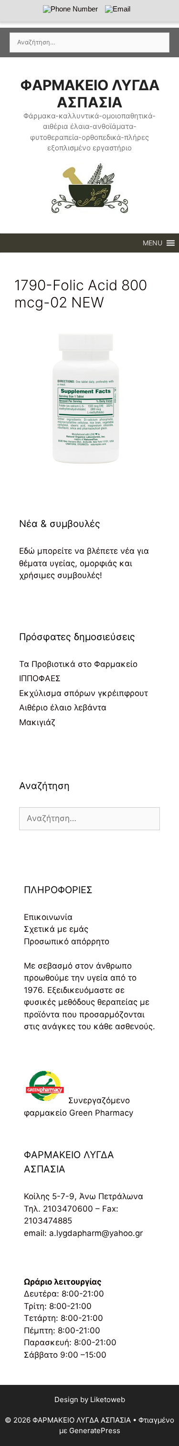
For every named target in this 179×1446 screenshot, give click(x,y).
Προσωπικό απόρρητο (66, 941)
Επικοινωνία (48, 917)
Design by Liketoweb (89, 1399)
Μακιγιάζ (37, 722)
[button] (152, 243)
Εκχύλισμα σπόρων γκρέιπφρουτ (83, 693)
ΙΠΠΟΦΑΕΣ (40, 678)
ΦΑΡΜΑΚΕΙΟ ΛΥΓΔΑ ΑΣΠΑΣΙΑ (89, 93)
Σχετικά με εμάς (56, 929)
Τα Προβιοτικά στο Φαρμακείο (78, 664)
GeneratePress (94, 1430)
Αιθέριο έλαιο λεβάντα (62, 707)
